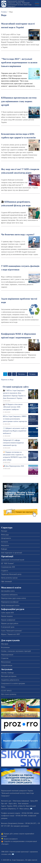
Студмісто (4, 571)
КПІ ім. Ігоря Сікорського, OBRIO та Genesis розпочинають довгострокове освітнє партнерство (15, 418)
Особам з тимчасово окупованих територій (16, 651)
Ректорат (4, 531)
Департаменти (6, 538)
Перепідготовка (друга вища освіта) (13, 598)
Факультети (5, 545)
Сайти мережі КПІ (7, 613)
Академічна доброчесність (10, 680)
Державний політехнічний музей (12, 560)
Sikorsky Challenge (7, 673)
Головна (4, 12)
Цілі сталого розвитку (8, 694)
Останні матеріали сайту (16, 387)
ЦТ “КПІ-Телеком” (7, 563)
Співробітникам (6, 665)
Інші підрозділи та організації (11, 553)
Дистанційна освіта (8, 591)
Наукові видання (7, 616)
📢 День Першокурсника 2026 (13, 466)
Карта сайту (13, 803)
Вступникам (5, 647)
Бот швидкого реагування (20, 826)
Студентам (4, 658)
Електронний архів (7, 627)
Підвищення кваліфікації (9, 602)
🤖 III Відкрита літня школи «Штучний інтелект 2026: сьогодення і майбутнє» (13, 407)
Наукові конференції (8, 620)
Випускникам (6, 662)
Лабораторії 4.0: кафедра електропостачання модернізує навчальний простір (13, 442)
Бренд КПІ (34, 801)
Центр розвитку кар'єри (9, 578)
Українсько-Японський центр (11, 574)
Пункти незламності (11, 839)
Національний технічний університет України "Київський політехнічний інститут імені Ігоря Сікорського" (19, 3)
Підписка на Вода (7, 379)
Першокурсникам (7, 655)
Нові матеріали (23, 803)
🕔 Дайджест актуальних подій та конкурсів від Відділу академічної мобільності (14, 430)
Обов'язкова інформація (21, 801)
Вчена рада (5, 535)
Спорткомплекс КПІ (8, 567)
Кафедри (4, 549)
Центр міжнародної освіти (10, 605)
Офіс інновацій (6, 581)
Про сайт (4, 803)
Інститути (4, 542)
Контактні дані (6, 801)
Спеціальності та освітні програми (13, 683)
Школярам (4, 644)
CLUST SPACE (6, 691)
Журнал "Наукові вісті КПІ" (10, 634)
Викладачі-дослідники (8, 676)
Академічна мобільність (9, 595)
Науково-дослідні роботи (9, 623)
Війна (3, 687)
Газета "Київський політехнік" (11, 631)
